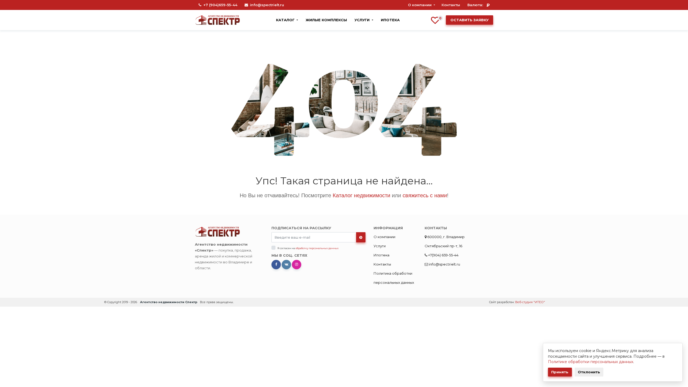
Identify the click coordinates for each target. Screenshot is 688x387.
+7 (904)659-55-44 (220, 5)
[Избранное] (435, 19)
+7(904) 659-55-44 (442, 255)
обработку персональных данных (317, 248)
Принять (559, 372)
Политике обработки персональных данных (590, 361)
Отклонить (589, 372)
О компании (420, 5)
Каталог (286, 20)
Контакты (451, 5)
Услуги (362, 20)
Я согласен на (308, 248)
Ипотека (390, 20)
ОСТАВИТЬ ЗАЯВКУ (469, 20)
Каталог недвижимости (361, 195)
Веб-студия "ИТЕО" (530, 302)
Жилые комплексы (326, 20)
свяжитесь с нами (425, 195)
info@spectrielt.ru (267, 5)
